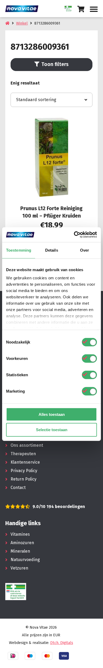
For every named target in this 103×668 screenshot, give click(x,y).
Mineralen (20, 551)
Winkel (22, 23)
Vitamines (20, 534)
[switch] (89, 358)
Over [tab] (84, 250)
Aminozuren (22, 542)
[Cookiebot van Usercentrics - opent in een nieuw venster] (74, 234)
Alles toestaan (52, 414)
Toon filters (55, 64)
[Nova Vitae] (23, 8)
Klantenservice (25, 462)
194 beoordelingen (65, 506)
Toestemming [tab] (18, 250)
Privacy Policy (24, 470)
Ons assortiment (27, 445)
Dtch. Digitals (61, 643)
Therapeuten (23, 453)
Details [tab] (51, 250)
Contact (18, 487)
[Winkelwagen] (81, 9)
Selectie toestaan (51, 429)
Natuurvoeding (25, 559)
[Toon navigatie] (94, 9)
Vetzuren (19, 568)
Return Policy (23, 479)
